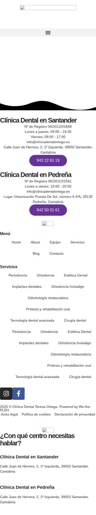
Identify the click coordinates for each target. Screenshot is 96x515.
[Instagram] (6, 394)
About (35, 242)
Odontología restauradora (48, 298)
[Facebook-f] (18, 394)
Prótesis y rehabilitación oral (48, 309)
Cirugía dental (75, 320)
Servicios (77, 242)
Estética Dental (75, 275)
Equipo (55, 242)
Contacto (56, 253)
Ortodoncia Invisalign (67, 287)
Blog (36, 253)
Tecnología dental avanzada (32, 320)
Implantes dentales (27, 287)
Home (16, 242)
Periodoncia (18, 275)
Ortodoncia (45, 275)
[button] (48, 32)
